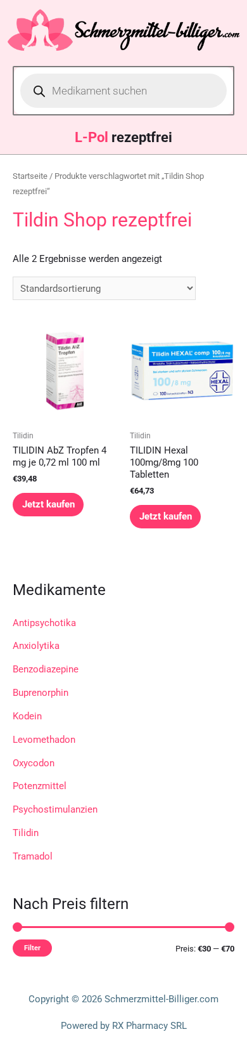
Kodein (27, 716)
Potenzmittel (39, 786)
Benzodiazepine (46, 669)
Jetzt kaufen (48, 504)
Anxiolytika (36, 645)
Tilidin (26, 833)
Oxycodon (33, 763)
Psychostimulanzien (55, 809)
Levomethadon (44, 739)
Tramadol (33, 856)
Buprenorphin (40, 692)
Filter (32, 947)
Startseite (30, 176)
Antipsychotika (44, 623)
